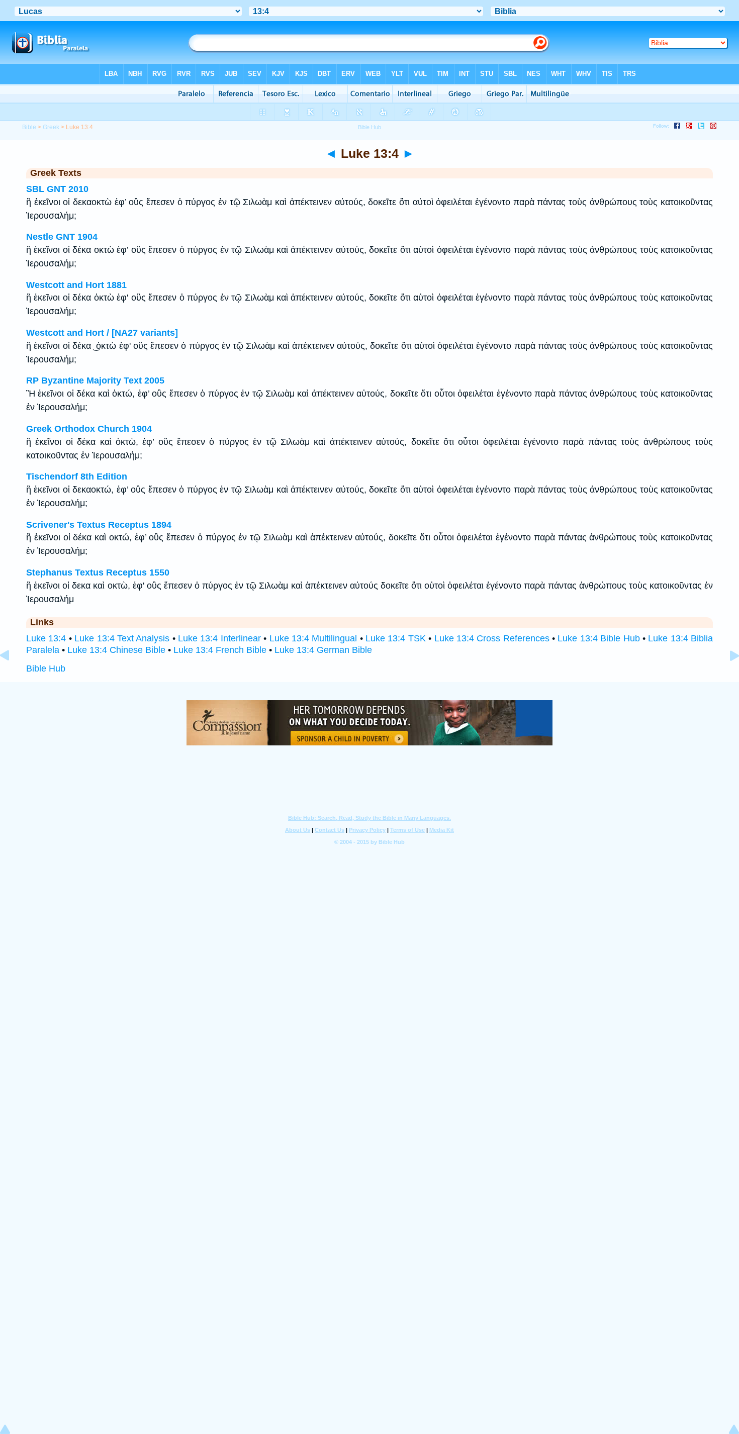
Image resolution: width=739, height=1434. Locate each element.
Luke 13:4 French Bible (219, 650)
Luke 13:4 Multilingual (313, 638)
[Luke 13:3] (12, 678)
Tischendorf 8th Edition (76, 476)
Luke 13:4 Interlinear (219, 638)
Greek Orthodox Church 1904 (89, 429)
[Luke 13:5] (726, 678)
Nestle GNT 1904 (62, 237)
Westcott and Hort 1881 (76, 285)
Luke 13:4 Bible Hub (598, 638)
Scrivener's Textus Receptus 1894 (98, 525)
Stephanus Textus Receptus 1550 (97, 572)
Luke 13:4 (46, 638)
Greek (51, 127)
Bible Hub (45, 668)
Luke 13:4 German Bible (323, 650)
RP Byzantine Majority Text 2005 (95, 380)
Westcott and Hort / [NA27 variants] (102, 333)
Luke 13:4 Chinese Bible (116, 650)
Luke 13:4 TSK (395, 638)
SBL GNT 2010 (57, 189)
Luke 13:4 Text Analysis (121, 638)
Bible (29, 127)
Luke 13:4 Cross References (491, 638)
